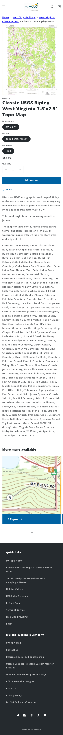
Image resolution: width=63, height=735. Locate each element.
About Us (11, 688)
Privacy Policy (14, 695)
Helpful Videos (14, 589)
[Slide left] (24, 532)
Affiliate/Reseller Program (20, 681)
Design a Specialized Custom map (25, 656)
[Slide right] (38, 532)
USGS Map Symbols (17, 596)
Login (9, 623)
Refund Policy (14, 603)
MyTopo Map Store (34, 729)
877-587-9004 (13, 643)
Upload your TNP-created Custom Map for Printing (30, 665)
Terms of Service (15, 609)
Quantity (6, 163)
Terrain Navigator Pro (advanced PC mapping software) (26, 580)
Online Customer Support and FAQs (26, 674)
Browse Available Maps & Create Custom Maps (29, 569)
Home (5, 17)
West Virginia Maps (24, 17)
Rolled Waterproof (16, 138)
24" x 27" (11, 126)
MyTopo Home (14, 560)
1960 (8, 150)
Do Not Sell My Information (21, 702)
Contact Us (12, 649)
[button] (3, 7)
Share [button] (9, 189)
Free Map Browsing (17, 616)
